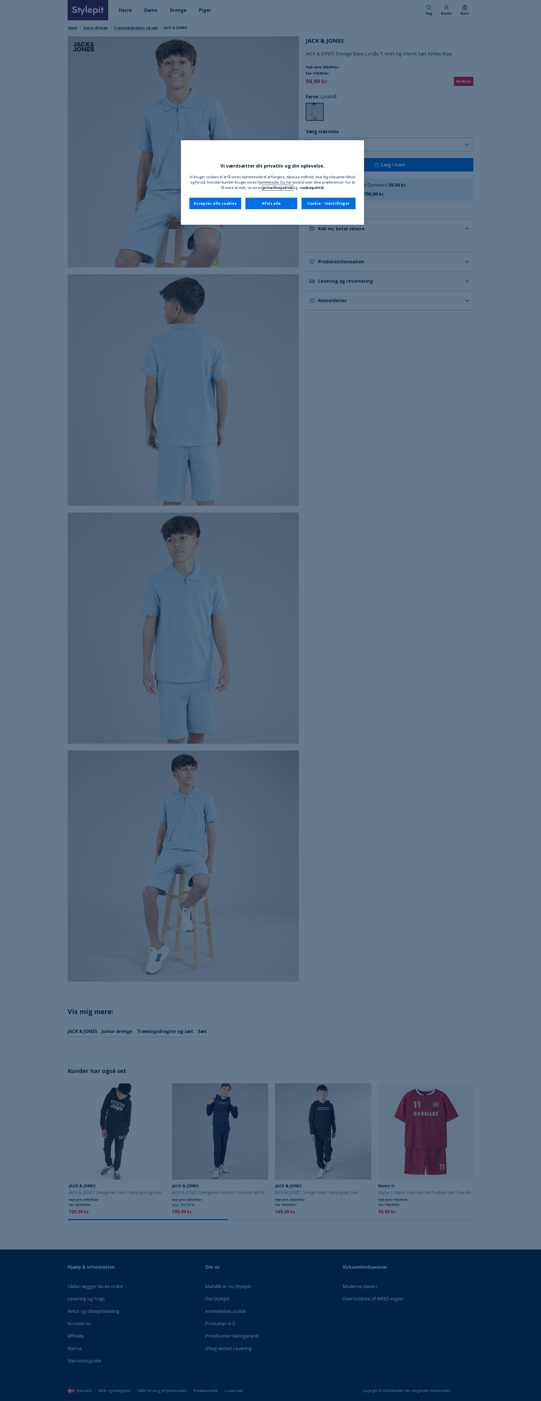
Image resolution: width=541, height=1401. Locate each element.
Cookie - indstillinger (328, 203)
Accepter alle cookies (215, 203)
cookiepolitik (312, 187)
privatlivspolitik (277, 187)
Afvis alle (271, 203)
